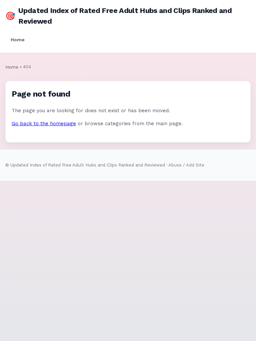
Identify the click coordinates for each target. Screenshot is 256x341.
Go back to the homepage (44, 124)
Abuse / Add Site (186, 165)
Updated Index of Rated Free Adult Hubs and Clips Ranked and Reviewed (118, 15)
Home (18, 39)
